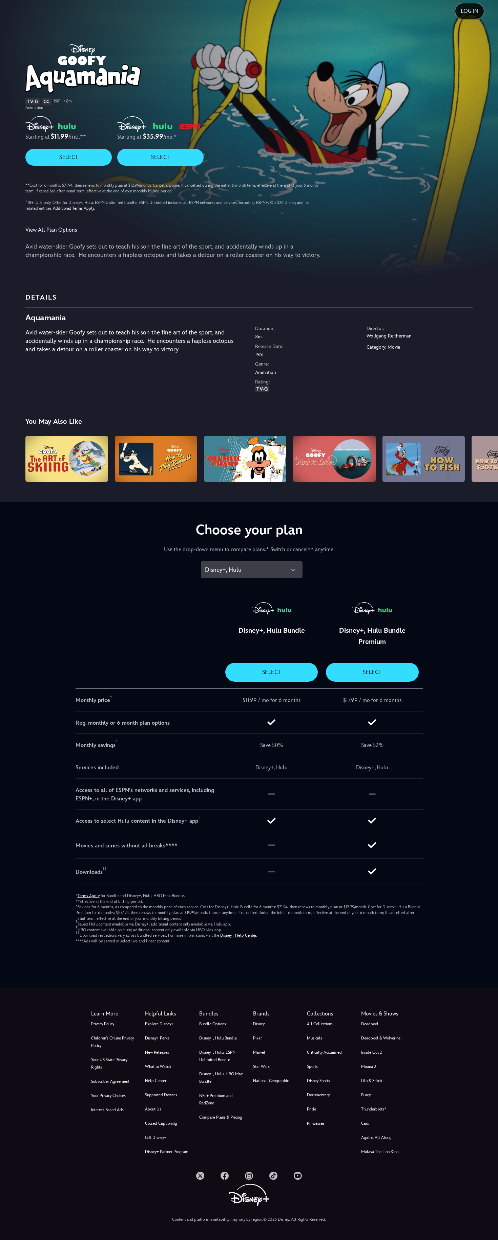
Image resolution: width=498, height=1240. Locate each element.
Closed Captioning (161, 1123)
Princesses (316, 1123)
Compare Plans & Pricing (220, 1117)
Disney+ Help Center (238, 935)
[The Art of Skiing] (66, 459)
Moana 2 (368, 1066)
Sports (312, 1066)
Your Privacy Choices (108, 1095)
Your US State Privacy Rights (109, 1063)
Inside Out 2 (371, 1052)
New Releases (157, 1052)
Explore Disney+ (159, 1024)
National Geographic (271, 1080)
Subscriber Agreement (110, 1081)
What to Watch (158, 1066)
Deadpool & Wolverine (380, 1038)
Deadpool (369, 1024)
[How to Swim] (334, 459)
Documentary (318, 1095)
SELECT (68, 157)
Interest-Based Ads (107, 1109)
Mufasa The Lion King (380, 1151)
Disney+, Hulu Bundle (218, 1038)
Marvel (259, 1052)
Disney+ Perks (157, 1038)
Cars (365, 1123)
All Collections (320, 1024)
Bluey (366, 1095)
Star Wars (261, 1066)
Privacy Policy (102, 1024)
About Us (153, 1109)
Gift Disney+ (155, 1137)
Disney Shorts (318, 1080)
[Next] (485, 458)
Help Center (155, 1080)
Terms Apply (89, 895)
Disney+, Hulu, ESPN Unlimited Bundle (217, 1056)
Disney (259, 1024)
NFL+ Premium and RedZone (216, 1099)
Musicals (314, 1038)
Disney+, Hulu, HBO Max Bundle (221, 1078)
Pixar (257, 1038)
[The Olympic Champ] (245, 459)
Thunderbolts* (373, 1109)
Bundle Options (212, 1024)
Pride (311, 1109)
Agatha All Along (376, 1137)
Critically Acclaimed (324, 1052)
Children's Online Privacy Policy (112, 1042)
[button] (168, 1013)
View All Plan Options (51, 230)
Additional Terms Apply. (74, 208)
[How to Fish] (423, 459)
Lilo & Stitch (371, 1080)
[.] (200, 1176)
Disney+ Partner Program (166, 1151)
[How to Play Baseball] (156, 459)
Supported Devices (161, 1095)
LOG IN (469, 11)
